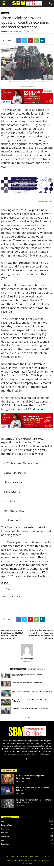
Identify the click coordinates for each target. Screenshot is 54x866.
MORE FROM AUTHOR (35, 669)
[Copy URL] (47, 40)
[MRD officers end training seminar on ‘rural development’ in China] (6, 693)
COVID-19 (5, 836)
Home (3, 9)
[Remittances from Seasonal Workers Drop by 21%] (6, 683)
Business (4, 833)
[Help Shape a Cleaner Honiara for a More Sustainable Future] (7, 803)
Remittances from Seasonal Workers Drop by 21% (28, 683)
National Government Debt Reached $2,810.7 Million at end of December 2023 (12, 634)
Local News (5, 829)
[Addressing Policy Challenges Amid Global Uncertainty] (6, 710)
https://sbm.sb (27, 661)
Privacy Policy (9, 856)
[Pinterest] (30, 40)
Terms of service (22, 856)
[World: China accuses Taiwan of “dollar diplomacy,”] (7, 791)
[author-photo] (27, 650)
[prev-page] (25, 717)
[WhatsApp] (36, 40)
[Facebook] (18, 40)
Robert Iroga (7, 31)
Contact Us (45, 856)
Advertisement (34, 856)
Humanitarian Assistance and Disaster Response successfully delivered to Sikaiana (41, 634)
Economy (10, 9)
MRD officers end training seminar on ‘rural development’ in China (32, 692)
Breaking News (6, 825)
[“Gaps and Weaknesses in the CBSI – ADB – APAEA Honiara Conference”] (6, 702)
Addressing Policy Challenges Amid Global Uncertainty (30, 708)
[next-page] (28, 717)
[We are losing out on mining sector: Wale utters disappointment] (6, 675)
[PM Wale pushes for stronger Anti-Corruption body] (7, 779)
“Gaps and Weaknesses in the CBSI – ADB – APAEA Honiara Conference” (31, 700)
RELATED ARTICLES (18, 669)
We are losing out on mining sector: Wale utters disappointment (27, 674)
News (3, 821)
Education (5, 844)
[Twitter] (24, 40)
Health (3, 840)
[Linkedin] (42, 40)
